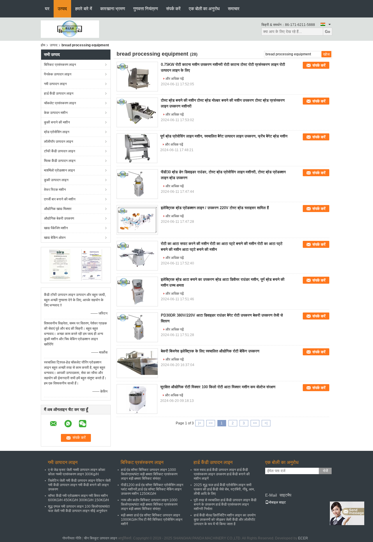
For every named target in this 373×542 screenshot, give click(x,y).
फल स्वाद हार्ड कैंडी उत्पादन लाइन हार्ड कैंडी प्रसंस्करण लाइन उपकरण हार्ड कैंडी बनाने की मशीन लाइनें (222, 474)
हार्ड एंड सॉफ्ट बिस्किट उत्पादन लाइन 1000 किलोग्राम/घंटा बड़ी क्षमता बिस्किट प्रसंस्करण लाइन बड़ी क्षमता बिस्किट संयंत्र (149, 474)
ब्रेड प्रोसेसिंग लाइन (56, 132)
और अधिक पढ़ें (175, 79)
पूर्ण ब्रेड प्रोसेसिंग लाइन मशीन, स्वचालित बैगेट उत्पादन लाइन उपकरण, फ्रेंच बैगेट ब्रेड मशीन (223, 136)
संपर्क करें (173, 8)
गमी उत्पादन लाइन (55, 84)
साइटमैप (285, 495)
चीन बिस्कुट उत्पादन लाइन (100, 538)
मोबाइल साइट (277, 502)
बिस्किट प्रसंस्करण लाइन (60, 65)
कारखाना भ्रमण (112, 8)
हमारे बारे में (83, 8)
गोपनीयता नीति (71, 538)
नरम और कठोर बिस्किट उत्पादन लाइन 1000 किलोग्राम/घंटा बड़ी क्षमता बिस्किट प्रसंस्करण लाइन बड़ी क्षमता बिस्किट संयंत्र (149, 504)
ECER (303, 538)
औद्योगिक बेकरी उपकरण (59, 218)
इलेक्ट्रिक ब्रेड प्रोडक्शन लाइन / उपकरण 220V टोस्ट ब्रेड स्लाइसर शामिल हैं (215, 208)
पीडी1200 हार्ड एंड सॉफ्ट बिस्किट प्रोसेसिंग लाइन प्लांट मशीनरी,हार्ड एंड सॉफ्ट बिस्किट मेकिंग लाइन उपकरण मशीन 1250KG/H (152, 489)
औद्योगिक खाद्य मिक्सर (57, 209)
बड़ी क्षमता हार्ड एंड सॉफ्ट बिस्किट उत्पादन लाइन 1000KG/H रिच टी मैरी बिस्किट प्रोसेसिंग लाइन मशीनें (151, 519)
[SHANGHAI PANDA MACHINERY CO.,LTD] (70, 29)
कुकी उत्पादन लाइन (56, 180)
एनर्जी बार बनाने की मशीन (59, 199)
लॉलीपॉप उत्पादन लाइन (58, 142)
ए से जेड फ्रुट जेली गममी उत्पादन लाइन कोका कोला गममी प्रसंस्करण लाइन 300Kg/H (76, 472)
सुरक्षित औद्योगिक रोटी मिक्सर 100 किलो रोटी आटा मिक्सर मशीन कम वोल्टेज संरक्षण (217, 387)
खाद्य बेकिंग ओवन (55, 238)
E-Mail (271, 495)
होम (43, 45)
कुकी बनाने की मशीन (57, 122)
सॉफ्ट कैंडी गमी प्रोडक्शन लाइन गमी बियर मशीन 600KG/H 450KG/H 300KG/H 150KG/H (78, 498)
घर (47, 8)
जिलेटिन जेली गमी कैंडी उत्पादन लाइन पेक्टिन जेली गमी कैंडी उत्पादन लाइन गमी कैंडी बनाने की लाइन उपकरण (79, 485)
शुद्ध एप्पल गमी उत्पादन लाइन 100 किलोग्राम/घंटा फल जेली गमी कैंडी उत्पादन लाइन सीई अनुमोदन (79, 508)
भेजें (325, 471)
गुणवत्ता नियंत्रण (145, 8)
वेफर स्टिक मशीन (55, 190)
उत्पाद (62, 8)
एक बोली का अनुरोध (204, 8)
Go (327, 31)
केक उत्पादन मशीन (56, 113)
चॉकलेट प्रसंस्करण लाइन (60, 103)
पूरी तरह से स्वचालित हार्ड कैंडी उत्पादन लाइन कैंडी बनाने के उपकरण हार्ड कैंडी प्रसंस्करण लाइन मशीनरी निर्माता (225, 504)
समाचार (234, 8)
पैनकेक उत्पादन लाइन (57, 74)
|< (199, 423)
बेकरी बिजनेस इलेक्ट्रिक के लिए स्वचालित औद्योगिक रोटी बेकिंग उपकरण (210, 351)
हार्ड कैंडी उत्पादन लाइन (58, 93)
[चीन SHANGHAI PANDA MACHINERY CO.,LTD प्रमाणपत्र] (60, 265)
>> (255, 423)
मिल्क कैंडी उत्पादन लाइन (59, 161)
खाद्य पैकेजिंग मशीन (56, 228)
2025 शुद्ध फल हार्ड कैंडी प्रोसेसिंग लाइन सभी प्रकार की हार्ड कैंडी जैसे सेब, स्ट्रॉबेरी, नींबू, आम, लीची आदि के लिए (224, 489)
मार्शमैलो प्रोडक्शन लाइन (59, 170)
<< (211, 423)
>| (266, 423)
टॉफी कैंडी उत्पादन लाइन (59, 151)
